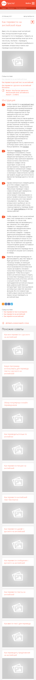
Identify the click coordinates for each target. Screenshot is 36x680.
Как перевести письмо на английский (15, 466)
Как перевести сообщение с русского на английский (16, 561)
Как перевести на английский (14, 314)
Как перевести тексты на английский (14, 593)
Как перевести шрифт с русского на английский (14, 530)
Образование (11, 8)
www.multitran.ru (19, 209)
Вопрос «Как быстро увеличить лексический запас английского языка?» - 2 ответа (17, 93)
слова (32, 171)
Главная (4, 8)
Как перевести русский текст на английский (17, 82)
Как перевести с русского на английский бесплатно (16, 86)
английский (26, 104)
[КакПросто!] (7, 3)
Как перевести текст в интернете (15, 312)
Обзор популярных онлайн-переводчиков (16, 403)
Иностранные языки (21, 8)
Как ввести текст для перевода (17, 623)
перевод (26, 147)
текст (32, 104)
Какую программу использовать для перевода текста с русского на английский (16, 370)
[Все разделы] (33, 3)
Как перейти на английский (14, 316)
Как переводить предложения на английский (17, 653)
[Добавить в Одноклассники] (3, 304)
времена (18, 151)
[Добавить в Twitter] (12, 304)
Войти (28, 3)
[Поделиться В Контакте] (6, 304)
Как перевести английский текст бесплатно (15, 498)
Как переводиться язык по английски (15, 435)
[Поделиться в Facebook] (9, 304)
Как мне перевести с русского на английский (17, 335)
